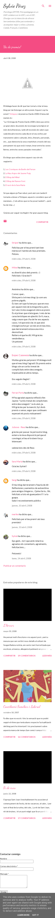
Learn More (23, 915)
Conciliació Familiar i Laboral (21, 707)
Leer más (47, 655)
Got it (35, 915)
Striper (15, 242)
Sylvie (14, 536)
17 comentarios (26, 818)
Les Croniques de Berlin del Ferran (20, 169)
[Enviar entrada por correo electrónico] (5, 222)
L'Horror (8, 625)
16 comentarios (26, 737)
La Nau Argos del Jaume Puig (18, 173)
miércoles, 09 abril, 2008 (24, 258)
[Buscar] (43, 5)
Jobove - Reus (18, 427)
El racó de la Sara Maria (15, 185)
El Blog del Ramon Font (15, 181)
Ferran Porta (18, 392)
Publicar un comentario (14, 565)
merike (15, 514)
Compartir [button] (42, 222)
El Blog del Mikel (12, 177)
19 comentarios (26, 655)
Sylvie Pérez (14, 6)
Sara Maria (17, 461)
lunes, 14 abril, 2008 (21, 558)
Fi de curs (9, 788)
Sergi (14, 480)
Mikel (15, 267)
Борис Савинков (20, 355)
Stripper (13, 114)
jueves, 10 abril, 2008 (22, 505)
